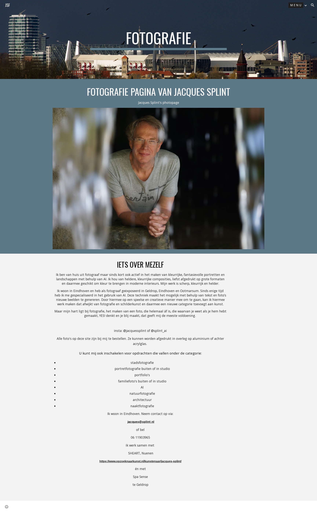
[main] (158, 39)
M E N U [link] (295, 5)
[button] (312, 5)
